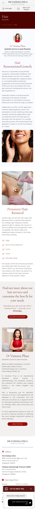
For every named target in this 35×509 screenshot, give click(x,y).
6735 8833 (8, 9)
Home (4, 25)
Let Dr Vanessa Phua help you (20, 503)
